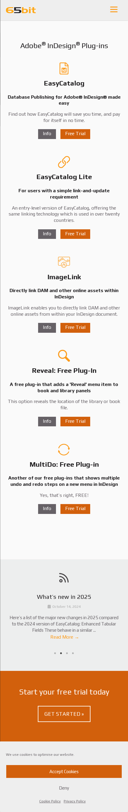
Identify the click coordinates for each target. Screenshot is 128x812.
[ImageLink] (64, 262)
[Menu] (114, 9)
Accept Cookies (64, 771)
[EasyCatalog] (64, 68)
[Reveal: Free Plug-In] (64, 356)
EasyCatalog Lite (64, 177)
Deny (64, 787)
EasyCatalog (64, 83)
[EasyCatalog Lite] (64, 162)
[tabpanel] (64, 617)
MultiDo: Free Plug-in (64, 464)
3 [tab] (67, 653)
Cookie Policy (50, 801)
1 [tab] (55, 653)
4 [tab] (73, 653)
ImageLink (64, 277)
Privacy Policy (75, 801)
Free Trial (75, 134)
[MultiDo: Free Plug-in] (64, 450)
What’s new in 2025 (64, 596)
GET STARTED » (64, 714)
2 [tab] (61, 653)
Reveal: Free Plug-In (64, 370)
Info (47, 134)
